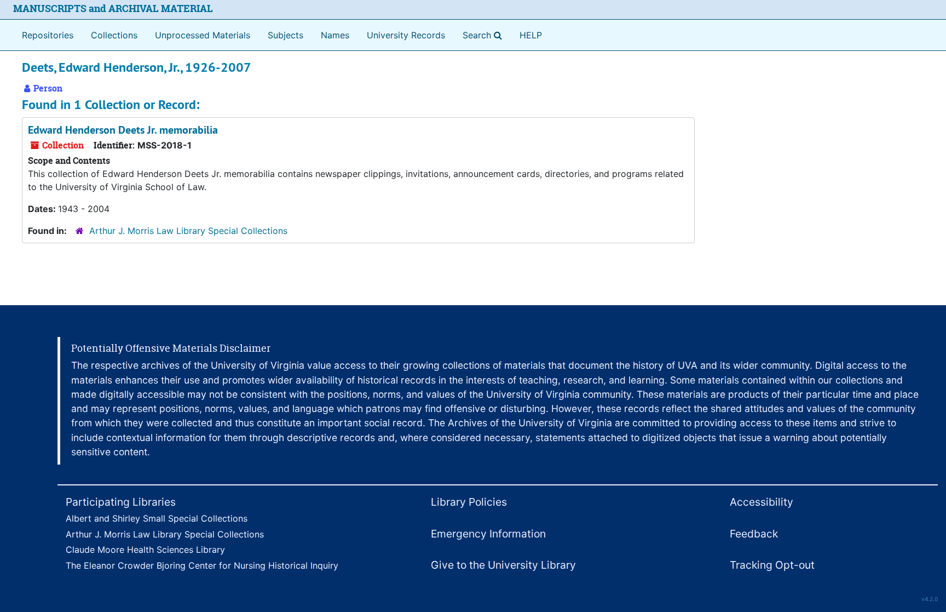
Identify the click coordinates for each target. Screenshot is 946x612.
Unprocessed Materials (202, 35)
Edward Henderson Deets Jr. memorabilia (123, 130)
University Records (406, 35)
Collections (114, 35)
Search (484, 35)
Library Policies (469, 501)
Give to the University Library (503, 564)
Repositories (47, 35)
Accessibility (761, 501)
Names (335, 35)
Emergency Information (488, 533)
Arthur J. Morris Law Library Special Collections (188, 230)
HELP (531, 35)
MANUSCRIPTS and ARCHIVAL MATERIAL (113, 8)
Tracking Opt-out (772, 564)
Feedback (754, 533)
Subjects (285, 35)
